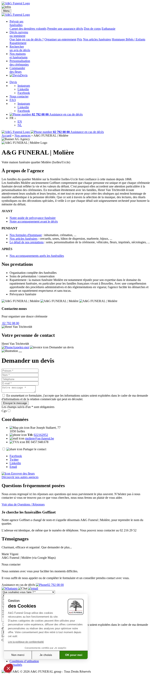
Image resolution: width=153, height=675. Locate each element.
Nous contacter (19, 96)
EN (20, 121)
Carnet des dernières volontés (28, 28)
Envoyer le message (15, 403)
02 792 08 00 (10, 323)
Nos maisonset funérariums (18, 55)
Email (13, 466)
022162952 (41, 435)
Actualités (16, 664)
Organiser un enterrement (60, 39)
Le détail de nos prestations (27, 242)
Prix (79, 39)
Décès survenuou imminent (19, 34)
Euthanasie (108, 28)
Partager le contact (34, 449)
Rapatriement (18, 43)
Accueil (6, 135)
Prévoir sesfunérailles (16, 23)
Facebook (24, 93)
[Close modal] (20, 352)
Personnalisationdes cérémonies (20, 62)
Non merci (17, 654)
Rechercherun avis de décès (20, 48)
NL (20, 125)
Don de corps (92, 28)
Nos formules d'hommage (26, 235)
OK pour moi (73, 654)
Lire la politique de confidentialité (26, 642)
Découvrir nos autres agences (20, 477)
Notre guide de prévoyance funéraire (33, 218)
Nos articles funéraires (97, 39)
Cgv (4, 411)
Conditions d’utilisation (24, 661)
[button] (8, 668)
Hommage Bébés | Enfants (128, 39)
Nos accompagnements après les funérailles (37, 255)
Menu (6, 10)
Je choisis (46, 654)
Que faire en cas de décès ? (27, 39)
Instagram (24, 85)
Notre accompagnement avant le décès (34, 221)
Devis (23, 75)
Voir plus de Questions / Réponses (23, 504)
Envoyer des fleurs (22, 473)
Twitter (14, 459)
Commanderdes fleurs (17, 69)
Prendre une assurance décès (65, 28)
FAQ (13, 100)
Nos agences (22, 135)
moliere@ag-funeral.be (39, 438)
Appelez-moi (21, 347)
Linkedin (23, 89)
